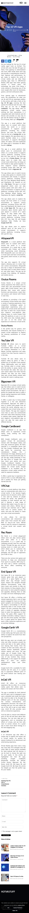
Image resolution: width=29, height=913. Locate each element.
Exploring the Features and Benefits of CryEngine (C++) (17, 866)
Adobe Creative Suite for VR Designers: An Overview (17, 846)
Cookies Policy (21, 905)
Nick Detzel (4, 30)
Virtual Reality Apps (12, 55)
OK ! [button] (9, 907)
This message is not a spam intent (12, 831)
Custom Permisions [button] (17, 907)
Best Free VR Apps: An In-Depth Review (17, 856)
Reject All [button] (15, 910)
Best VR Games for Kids (16, 876)
